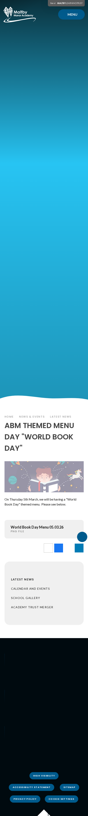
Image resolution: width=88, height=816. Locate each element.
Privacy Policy (25, 799)
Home (9, 417)
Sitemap (69, 787)
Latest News (60, 417)
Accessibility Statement (32, 787)
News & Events (32, 417)
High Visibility (44, 775)
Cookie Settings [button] (61, 799)
